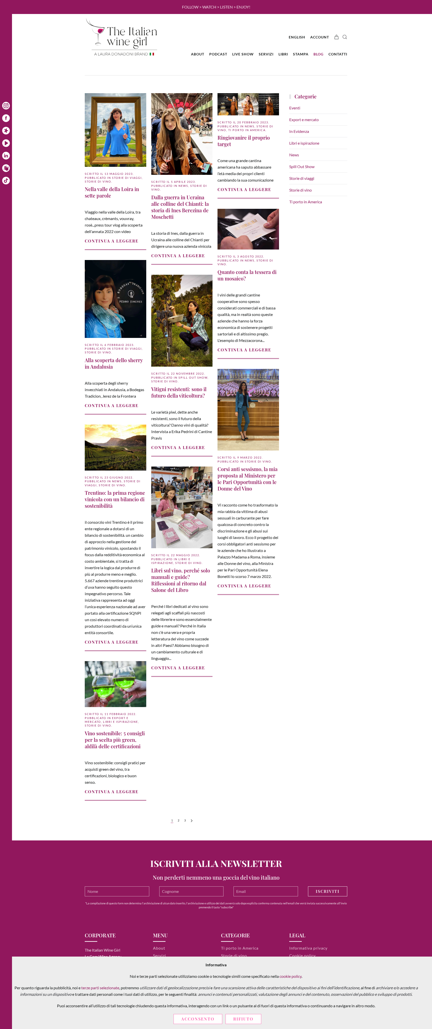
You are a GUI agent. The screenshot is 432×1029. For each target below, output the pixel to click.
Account (319, 37)
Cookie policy (302, 955)
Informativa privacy (308, 948)
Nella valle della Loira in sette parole (112, 192)
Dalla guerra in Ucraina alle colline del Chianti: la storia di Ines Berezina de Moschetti (180, 207)
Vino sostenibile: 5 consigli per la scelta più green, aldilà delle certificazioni (115, 740)
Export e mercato (304, 119)
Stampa (300, 54)
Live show (243, 54)
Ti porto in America (247, 130)
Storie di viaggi (127, 177)
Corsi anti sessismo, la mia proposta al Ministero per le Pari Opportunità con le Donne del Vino (248, 479)
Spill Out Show (193, 377)
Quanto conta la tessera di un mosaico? (247, 275)
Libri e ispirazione (120, 721)
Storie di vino (98, 181)
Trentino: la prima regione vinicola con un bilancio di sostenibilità (115, 499)
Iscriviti (328, 891)
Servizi (266, 54)
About (197, 54)
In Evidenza (299, 131)
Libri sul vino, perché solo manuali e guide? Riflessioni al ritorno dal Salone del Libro (180, 580)
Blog (319, 54)
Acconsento (197, 1019)
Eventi (294, 107)
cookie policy (291, 976)
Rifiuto (243, 1019)
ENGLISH (297, 37)
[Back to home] (122, 37)
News (183, 185)
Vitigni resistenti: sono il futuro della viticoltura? (178, 392)
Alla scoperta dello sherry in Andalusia (113, 363)
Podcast (218, 54)
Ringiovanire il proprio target (244, 140)
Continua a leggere (111, 241)
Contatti (337, 54)
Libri (283, 54)
